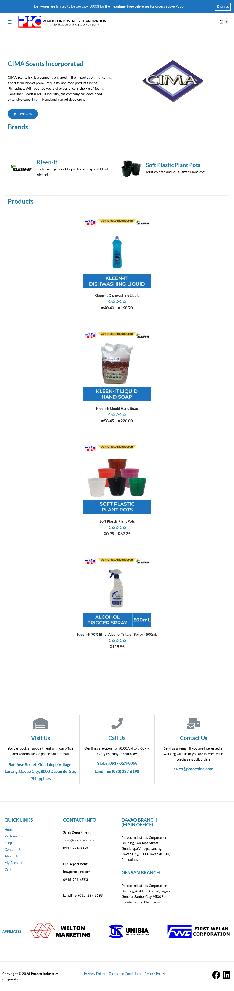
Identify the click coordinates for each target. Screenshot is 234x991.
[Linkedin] (226, 975)
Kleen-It (47, 162)
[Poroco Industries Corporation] (62, 22)
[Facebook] (216, 975)
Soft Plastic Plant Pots (173, 165)
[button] (23, 114)
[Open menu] (9, 21)
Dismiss (223, 6)
